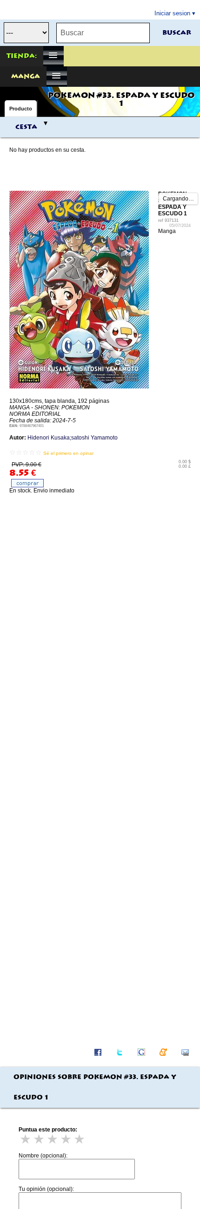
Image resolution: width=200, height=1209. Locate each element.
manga (25, 76)
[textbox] (103, 33)
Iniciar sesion (172, 13)
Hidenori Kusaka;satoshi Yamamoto (72, 437)
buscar (176, 33)
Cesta (26, 127)
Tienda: (22, 56)
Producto (20, 108)
